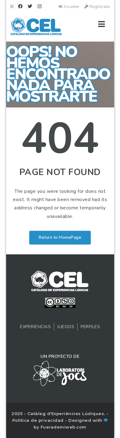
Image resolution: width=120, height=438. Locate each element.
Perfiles (90, 327)
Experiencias (35, 327)
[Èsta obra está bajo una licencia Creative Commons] (60, 302)
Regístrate (99, 6)
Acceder (71, 6)
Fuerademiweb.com (63, 427)
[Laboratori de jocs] (60, 373)
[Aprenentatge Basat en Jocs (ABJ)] (36, 27)
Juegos (65, 327)
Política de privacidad (38, 420)
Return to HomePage (60, 237)
